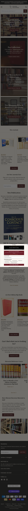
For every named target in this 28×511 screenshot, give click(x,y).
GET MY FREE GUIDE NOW (14, 264)
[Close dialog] (27, 244)
